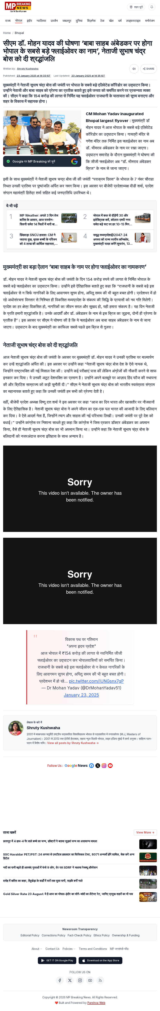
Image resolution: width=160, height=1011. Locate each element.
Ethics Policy (102, 935)
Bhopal (19, 32)
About (35, 948)
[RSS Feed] (100, 980)
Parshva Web (96, 1002)
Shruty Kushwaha (27, 68)
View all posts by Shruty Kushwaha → (73, 743)
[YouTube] (90, 980)
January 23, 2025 (81, 695)
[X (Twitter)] (70, 980)
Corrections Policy (53, 935)
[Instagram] (80, 980)
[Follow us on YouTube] (110, 765)
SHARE (150, 68)
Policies (68, 948)
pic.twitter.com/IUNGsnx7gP (96, 681)
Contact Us (52, 948)
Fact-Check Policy (79, 935)
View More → (145, 832)
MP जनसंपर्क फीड (119, 948)
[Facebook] (60, 980)
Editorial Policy (30, 935)
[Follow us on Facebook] (91, 765)
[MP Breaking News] (18, 7)
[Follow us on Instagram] (104, 765)
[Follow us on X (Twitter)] (97, 765)
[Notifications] (151, 7)
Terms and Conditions (93, 948)
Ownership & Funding (126, 935)
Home (7, 32)
